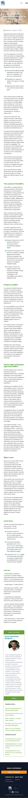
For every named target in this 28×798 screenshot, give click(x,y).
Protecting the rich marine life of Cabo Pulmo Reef (13, 739)
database (9, 533)
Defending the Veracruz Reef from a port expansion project (13, 752)
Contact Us (8, 779)
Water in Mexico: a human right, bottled (13, 719)
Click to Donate (14, 772)
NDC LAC (16, 554)
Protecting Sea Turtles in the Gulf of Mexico (14, 714)
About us (17, 779)
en (21, 3)
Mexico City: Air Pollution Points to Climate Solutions (13, 729)
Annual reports (9, 781)
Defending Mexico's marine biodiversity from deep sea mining (13, 745)
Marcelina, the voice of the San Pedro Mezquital (13, 724)
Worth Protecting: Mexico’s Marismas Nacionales (13, 709)
